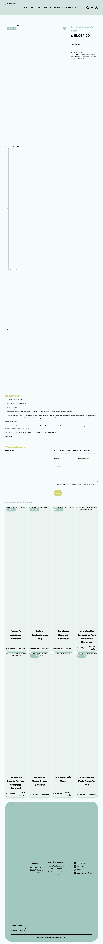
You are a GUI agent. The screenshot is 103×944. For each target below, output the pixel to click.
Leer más (21, 648)
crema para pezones (89, 57)
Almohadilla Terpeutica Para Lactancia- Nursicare (87, 636)
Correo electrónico (83, 458)
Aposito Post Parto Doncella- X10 (87, 780)
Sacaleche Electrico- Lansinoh (63, 634)
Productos (36, 8)
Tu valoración (58, 466)
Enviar (57, 493)
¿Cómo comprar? (57, 8)
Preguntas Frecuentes (56, 866)
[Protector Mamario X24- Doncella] (40, 713)
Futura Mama (84, 54)
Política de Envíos (54, 868)
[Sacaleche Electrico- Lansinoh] (63, 566)
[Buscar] (87, 7)
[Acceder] (96, 7)
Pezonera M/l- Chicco (63, 779)
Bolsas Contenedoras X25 (40, 634)
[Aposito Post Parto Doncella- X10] (87, 713)
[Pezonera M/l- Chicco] (63, 713)
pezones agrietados (77, 58)
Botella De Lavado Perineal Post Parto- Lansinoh (16, 782)
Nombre (57, 458)
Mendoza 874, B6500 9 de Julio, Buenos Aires (36, 870)
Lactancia (91, 54)
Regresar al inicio (54, 874)
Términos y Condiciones (57, 871)
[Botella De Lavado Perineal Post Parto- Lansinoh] (16, 713)
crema (80, 57)
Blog (46, 8)
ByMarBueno (71, 8)
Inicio (26, 8)
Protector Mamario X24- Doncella (40, 780)
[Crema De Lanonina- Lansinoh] (16, 566)
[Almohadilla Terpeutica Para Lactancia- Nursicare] (87, 566)
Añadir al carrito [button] (92, 647)
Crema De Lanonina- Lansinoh (16, 634)
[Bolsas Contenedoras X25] (40, 566)
